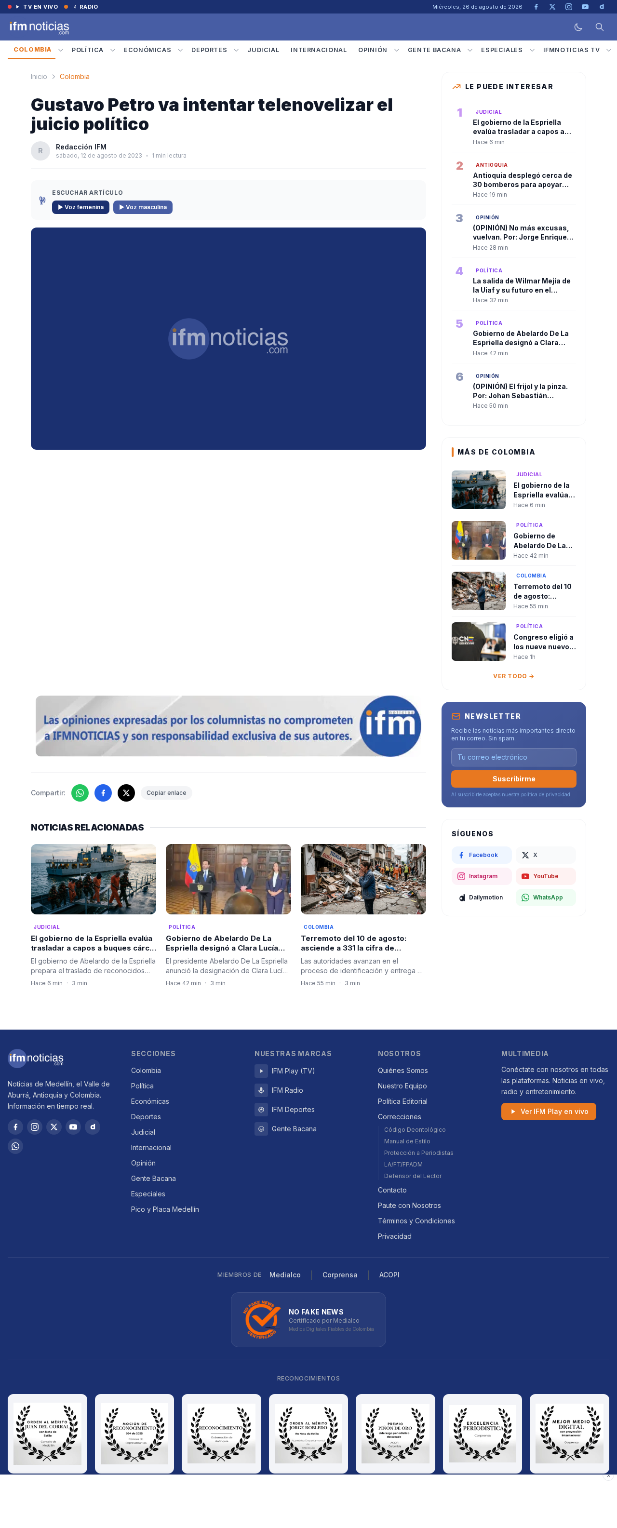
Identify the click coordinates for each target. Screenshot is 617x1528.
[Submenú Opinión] (396, 50)
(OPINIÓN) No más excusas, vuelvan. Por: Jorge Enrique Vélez (521, 237)
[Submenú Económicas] (180, 50)
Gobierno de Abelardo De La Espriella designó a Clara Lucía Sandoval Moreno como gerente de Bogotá (225, 953)
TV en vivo (40, 6)
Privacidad (395, 1236)
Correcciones (399, 1116)
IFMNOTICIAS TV (571, 50)
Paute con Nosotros (409, 1205)
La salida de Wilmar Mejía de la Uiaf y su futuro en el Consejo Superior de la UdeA (522, 290)
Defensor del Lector (413, 1176)
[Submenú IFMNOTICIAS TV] (609, 50)
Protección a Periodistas (419, 1152)
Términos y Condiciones (416, 1221)
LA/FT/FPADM (403, 1164)
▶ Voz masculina (143, 207)
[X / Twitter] (54, 1127)
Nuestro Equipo (402, 1086)
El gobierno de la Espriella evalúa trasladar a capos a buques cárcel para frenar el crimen (93, 948)
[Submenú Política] (112, 50)
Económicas (147, 50)
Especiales (502, 50)
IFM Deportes (293, 1109)
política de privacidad (545, 794)
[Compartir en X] (126, 793)
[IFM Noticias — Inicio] (38, 27)
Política (88, 50)
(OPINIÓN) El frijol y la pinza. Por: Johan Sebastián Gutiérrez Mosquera (520, 395)
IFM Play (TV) (293, 1071)
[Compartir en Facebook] (103, 793)
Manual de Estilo (407, 1141)
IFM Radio (287, 1090)
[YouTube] (73, 1127)
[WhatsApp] (15, 1146)
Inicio (39, 76)
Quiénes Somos (403, 1070)
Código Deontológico (415, 1129)
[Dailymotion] (92, 1127)
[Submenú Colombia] (60, 50)
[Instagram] (34, 1127)
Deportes (209, 50)
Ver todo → (514, 676)
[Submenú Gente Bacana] (470, 50)
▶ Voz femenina (81, 207)
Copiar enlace (167, 792)
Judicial (263, 50)
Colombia (32, 49)
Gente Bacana (434, 50)
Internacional (319, 50)
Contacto (392, 1190)
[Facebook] (15, 1127)
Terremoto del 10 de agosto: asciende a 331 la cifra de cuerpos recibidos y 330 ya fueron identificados (353, 953)
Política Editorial (403, 1101)
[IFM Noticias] (36, 1058)
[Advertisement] (308, 1501)
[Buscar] (599, 27)
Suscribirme (514, 779)
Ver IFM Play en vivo (555, 1111)
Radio (89, 6)
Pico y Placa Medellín (165, 1209)
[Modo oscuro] (578, 27)
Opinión (372, 50)
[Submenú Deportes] (236, 50)
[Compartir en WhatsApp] (80, 793)
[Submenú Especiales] (532, 50)
